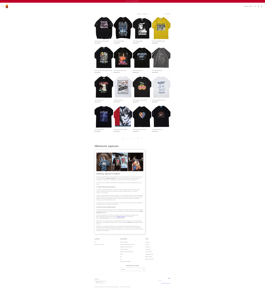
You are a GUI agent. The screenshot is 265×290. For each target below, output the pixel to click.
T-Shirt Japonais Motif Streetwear (139, 129)
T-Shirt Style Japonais (99, 100)
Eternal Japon (99, 286)
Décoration (148, 246)
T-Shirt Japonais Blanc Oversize (158, 100)
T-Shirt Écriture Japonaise (157, 129)
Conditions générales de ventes (127, 244)
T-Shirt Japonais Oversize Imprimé (140, 100)
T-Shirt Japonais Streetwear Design (102, 41)
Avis (95, 242)
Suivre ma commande (99, 244)
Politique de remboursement (126, 251)
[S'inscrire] (143, 269)
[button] (2, 6)
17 (138, 138)
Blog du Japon (149, 256)
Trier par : (139, 14)
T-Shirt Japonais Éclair (99, 129)
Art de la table (149, 251)
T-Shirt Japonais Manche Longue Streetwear (103, 70)
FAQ (121, 256)
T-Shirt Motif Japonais (118, 100)
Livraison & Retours (124, 249)
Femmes (147, 244)
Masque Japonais (149, 254)
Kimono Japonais (121, 216)
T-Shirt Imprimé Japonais (157, 70)
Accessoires (148, 249)
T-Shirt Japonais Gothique (119, 41)
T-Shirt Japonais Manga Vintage (158, 41)
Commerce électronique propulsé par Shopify (111, 286)
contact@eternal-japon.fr (125, 261)
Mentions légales (124, 242)
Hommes (148, 242)
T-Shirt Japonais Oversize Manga (120, 129)
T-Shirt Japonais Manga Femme (120, 70)
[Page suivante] (141, 138)
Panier (121, 254)
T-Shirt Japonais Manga (137, 41)
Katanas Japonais (149, 259)
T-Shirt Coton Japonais (137, 70)
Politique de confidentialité (126, 246)
